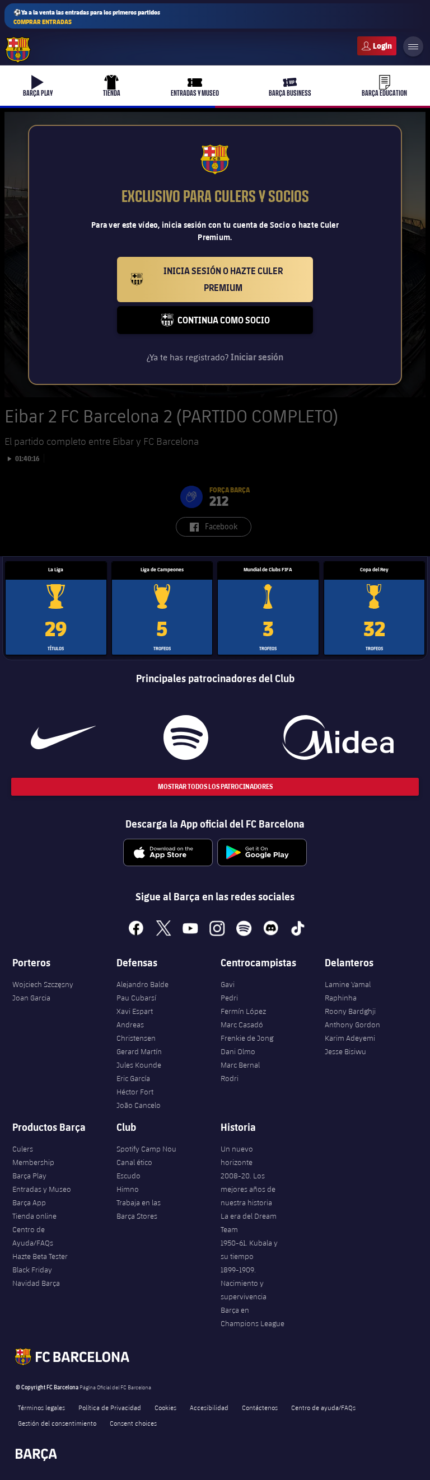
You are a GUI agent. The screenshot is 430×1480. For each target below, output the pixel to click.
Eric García (133, 1078)
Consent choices (133, 1423)
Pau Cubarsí (136, 997)
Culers (376, 45)
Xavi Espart (134, 1011)
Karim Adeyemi (350, 1037)
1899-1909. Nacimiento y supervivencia (244, 1283)
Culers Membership (33, 1155)
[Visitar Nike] (63, 737)
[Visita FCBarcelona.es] (17, 49)
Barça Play (29, 1175)
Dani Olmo (238, 1051)
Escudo (128, 1175)
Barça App (29, 1202)
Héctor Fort (134, 1091)
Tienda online (34, 1215)
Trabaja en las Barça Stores (138, 1209)
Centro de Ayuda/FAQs (32, 1236)
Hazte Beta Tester (40, 1256)
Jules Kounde (138, 1064)
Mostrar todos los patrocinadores (215, 786)
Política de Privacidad (109, 1407)
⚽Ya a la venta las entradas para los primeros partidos (86, 17)
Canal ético (134, 1162)
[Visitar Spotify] (186, 737)
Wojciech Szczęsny (42, 984)
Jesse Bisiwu (345, 1051)
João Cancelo (138, 1105)
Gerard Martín (139, 1051)
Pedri (229, 997)
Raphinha (341, 997)
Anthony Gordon (352, 1024)
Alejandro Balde (142, 984)
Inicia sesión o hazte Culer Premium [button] (238, 279)
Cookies (165, 1407)
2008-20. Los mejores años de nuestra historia (248, 1189)
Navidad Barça (36, 1283)
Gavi (228, 984)
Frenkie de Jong (247, 1037)
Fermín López (243, 1011)
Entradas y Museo (41, 1189)
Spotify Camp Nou (146, 1148)
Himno (127, 1189)
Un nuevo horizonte (237, 1155)
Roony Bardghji (350, 1011)
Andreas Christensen (136, 1031)
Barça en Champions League (252, 1316)
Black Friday (32, 1269)
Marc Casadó (242, 1024)
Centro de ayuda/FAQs (323, 1407)
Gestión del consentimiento (57, 1423)
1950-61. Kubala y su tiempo (249, 1249)
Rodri (230, 1078)
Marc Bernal (240, 1064)
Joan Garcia (31, 997)
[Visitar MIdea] (337, 737)
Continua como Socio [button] (245, 324)
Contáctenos (260, 1407)
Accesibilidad (209, 1407)
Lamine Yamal (348, 984)
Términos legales (41, 1407)
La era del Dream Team (249, 1222)
